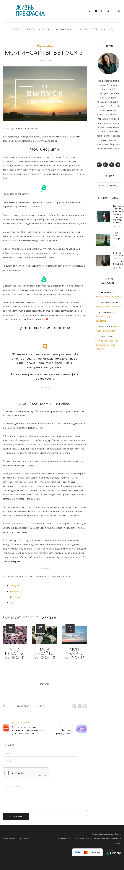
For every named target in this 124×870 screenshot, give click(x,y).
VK (11, 602)
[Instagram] (108, 11)
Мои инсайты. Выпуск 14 (74, 654)
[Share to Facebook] (74, 706)
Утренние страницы (93, 29)
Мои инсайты (44, 46)
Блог (16, 29)
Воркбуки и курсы (37, 29)
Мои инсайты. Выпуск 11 (15, 654)
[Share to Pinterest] (80, 706)
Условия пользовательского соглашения (74, 839)
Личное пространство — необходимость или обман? (108, 345)
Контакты (117, 843)
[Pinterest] (102, 11)
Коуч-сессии (64, 29)
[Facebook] (96, 11)
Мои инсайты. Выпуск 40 (44, 654)
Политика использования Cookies (106, 834)
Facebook (15, 597)
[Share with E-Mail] (85, 706)
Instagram (15, 591)
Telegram (15, 585)
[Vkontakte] (89, 11)
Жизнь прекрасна (30, 11)
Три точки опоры (117, 235)
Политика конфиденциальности (107, 839)
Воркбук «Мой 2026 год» (108, 296)
